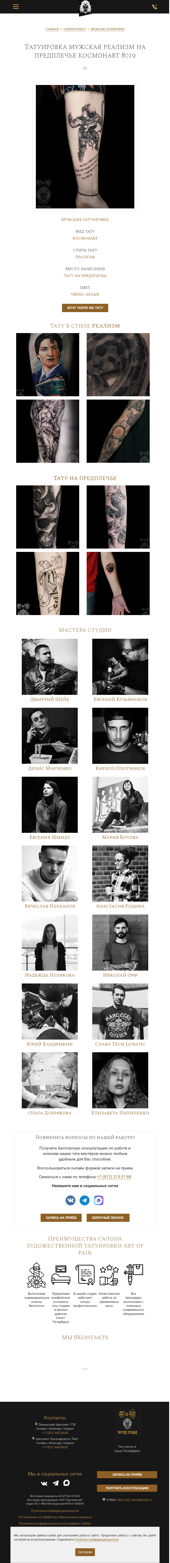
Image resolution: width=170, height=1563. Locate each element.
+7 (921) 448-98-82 (55, 1447)
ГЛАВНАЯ (52, 29)
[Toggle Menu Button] (16, 7)
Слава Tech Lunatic (120, 1044)
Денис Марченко (50, 768)
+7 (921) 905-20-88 (55, 1433)
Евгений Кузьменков (120, 699)
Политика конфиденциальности (55, 1511)
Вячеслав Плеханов (50, 906)
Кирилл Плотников (120, 768)
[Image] (47, 364)
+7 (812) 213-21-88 (114, 1177)
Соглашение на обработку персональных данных (55, 1517)
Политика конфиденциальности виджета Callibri (55, 1523)
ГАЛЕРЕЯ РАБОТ (75, 29)
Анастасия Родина (120, 906)
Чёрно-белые (85, 294)
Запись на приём (61, 1218)
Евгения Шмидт (49, 837)
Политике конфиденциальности (96, 1539)
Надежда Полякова (50, 975)
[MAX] (66, 1484)
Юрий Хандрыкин (50, 1044)
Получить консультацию (127, 1488)
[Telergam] (85, 1200)
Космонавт (85, 238)
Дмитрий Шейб (49, 699)
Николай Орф (120, 975)
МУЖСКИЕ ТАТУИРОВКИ (107, 29)
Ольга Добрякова (50, 1113)
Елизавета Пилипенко (120, 1113)
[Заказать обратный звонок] (154, 7)
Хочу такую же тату (85, 308)
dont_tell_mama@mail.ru (134, 1499)
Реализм (85, 257)
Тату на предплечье (85, 276)
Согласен (85, 1552)
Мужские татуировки (85, 220)
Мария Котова (120, 837)
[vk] (70, 1200)
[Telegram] (55, 1484)
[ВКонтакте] (44, 1484)
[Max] (99, 1200)
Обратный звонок (108, 1218)
